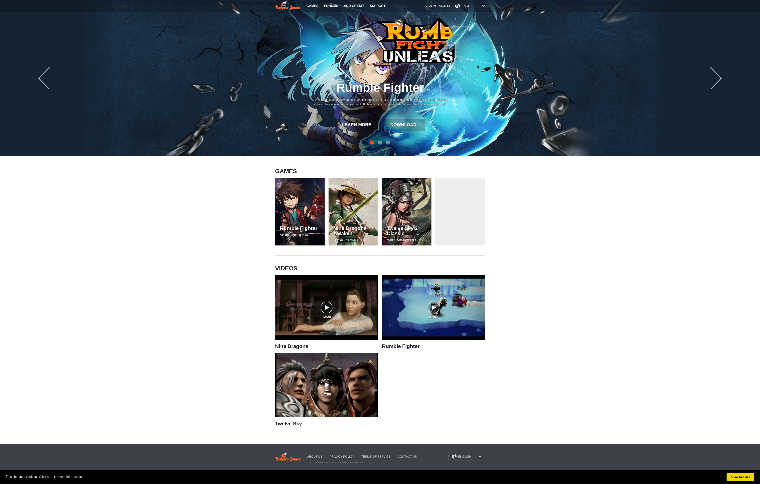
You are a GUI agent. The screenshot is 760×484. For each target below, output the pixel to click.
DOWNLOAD (403, 124)
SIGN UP (445, 6)
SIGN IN (430, 6)
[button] (722, 477)
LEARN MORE (356, 124)
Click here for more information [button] (60, 476)
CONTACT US (407, 456)
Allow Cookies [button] (740, 476)
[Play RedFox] (288, 5)
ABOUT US (314, 456)
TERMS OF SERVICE (375, 456)
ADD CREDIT (354, 6)
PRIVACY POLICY (342, 456)
